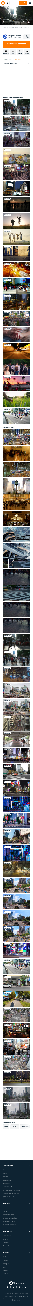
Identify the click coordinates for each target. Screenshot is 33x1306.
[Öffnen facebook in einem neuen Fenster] (7, 1299)
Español (5, 1273)
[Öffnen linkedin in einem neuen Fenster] (13, 1299)
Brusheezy (6, 1180)
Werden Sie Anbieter (9, 1258)
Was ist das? (18, 59)
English (5, 1269)
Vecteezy (5, 1183)
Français (5, 1283)
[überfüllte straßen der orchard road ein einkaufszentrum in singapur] (16, 416)
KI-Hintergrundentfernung (11, 1206)
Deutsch (5, 1279)
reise (6, 1137)
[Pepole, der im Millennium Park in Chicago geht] (16, 367)
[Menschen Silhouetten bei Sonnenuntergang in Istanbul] (16, 205)
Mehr (4, 1286)
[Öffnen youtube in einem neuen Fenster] (24, 1299)
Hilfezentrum (7, 1248)
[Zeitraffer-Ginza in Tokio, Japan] (16, 782)
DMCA (5, 1224)
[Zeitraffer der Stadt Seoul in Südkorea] (16, 286)
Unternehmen (7, 1190)
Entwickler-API (7, 1197)
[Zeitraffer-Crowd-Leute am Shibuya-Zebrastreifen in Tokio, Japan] (16, 124)
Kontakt (5, 1252)
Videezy (5, 1187)
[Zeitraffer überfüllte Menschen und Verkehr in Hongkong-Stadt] (16, 302)
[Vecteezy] (3, 3)
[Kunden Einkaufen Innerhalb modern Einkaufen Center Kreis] (16, 551)
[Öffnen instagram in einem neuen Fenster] (10, 1299)
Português (6, 1276)
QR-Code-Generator (9, 1209)
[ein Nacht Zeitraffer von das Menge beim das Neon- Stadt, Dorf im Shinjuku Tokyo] (16, 814)
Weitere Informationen (10, 64)
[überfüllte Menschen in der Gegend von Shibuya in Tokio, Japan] (16, 766)
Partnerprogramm (8, 1227)
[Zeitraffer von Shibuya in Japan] (16, 319)
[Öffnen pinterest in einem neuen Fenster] (16, 1299)
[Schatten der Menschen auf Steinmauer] (16, 254)
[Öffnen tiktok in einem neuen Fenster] (19, 1299)
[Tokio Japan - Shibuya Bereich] (16, 140)
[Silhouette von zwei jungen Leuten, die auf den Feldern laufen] (16, 221)
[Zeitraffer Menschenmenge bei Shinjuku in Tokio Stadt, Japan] (16, 1041)
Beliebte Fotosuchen (9, 1234)
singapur (14, 1137)
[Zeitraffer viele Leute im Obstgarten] (16, 107)
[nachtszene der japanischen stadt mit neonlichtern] (5, 564)
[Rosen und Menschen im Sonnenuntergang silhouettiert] (16, 384)
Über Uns (6, 1255)
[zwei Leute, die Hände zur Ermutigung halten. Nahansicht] (16, 335)
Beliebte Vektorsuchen (10, 1230)
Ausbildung (6, 1194)
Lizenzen (5, 1220)
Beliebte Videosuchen (9, 1237)
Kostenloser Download (16, 44)
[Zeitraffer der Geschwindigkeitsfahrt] (16, 351)
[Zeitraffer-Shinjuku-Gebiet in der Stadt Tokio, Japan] (16, 1057)
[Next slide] (26, 1137)
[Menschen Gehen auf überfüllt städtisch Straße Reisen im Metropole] (16, 519)
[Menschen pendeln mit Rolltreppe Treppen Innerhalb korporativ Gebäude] (16, 535)
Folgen (27, 37)
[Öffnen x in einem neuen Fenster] (21, 1299)
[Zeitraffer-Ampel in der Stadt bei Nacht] (16, 270)
